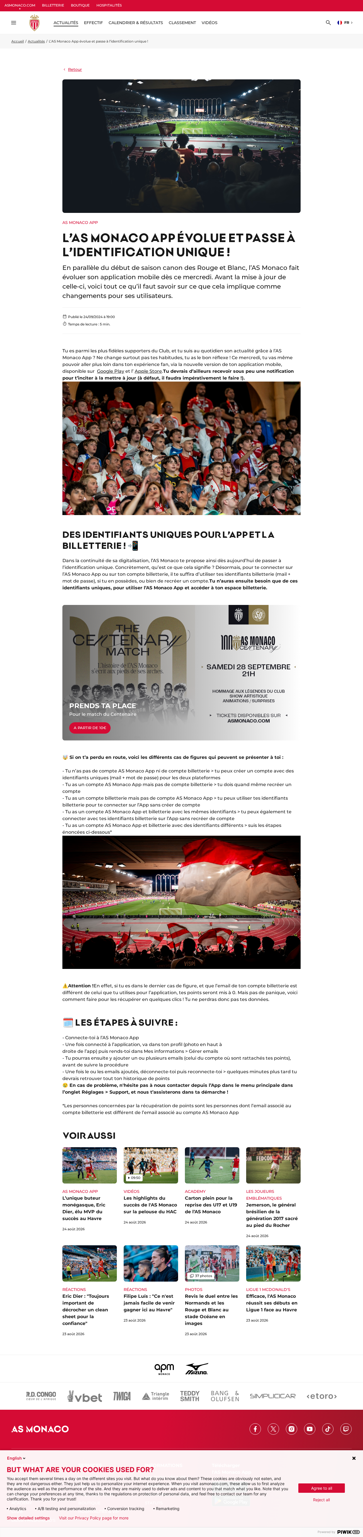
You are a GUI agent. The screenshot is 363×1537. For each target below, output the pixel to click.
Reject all (321, 1499)
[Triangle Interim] (155, 1396)
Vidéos (210, 22)
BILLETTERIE (53, 5)
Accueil (17, 41)
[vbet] (84, 1396)
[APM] (164, 1368)
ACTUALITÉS (66, 22)
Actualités (36, 41)
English (14, 1458)
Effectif (93, 22)
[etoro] (322, 1396)
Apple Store (148, 371)
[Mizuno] (196, 1368)
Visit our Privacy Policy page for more (93, 1518)
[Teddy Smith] (190, 1396)
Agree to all (321, 1488)
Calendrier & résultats (136, 22)
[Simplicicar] (273, 1396)
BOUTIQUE (80, 5)
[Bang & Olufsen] (225, 1396)
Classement (182, 22)
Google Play (110, 371)
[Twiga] (121, 1396)
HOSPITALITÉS (109, 5)
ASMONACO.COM (20, 5)
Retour (75, 69)
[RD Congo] (41, 1396)
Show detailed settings (28, 1518)
